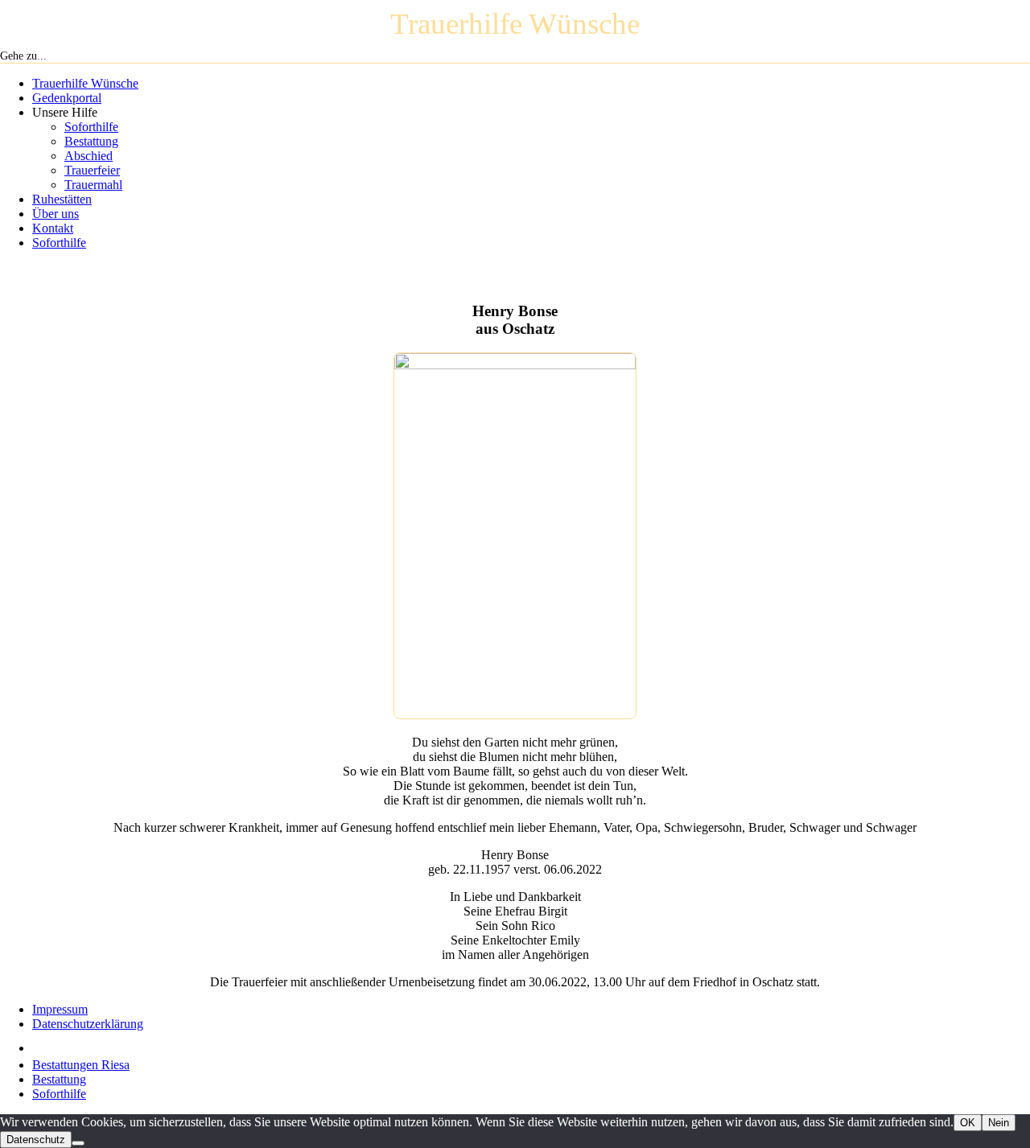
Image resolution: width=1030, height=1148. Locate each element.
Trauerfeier (92, 170)
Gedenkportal (66, 98)
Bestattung (91, 141)
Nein (998, 1123)
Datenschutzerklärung (87, 1024)
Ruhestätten (62, 199)
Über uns (55, 213)
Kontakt (52, 228)
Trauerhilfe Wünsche (85, 83)
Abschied (88, 156)
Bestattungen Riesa (81, 1065)
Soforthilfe (91, 127)
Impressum (60, 1009)
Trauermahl (93, 184)
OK (967, 1123)
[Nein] (78, 1143)
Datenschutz (35, 1140)
